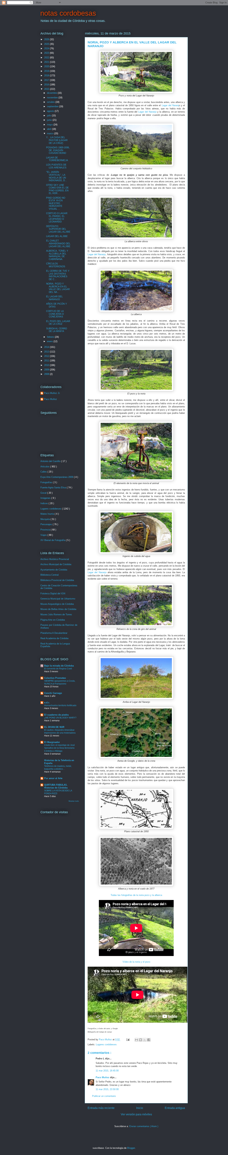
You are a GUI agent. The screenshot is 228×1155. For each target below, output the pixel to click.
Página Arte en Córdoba (52, 619)
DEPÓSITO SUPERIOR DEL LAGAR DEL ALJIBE (58, 229)
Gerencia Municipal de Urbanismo (57, 598)
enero (50, 341)
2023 (47, 53)
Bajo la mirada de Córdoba (59, 665)
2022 (47, 57)
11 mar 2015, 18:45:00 (107, 1070)
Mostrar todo (74, 801)
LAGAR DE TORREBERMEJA (57, 159)
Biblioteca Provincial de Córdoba (57, 580)
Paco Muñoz (103, 1077)
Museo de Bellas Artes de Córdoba (58, 609)
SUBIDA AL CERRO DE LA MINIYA (56, 330)
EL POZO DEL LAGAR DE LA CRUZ (58, 322)
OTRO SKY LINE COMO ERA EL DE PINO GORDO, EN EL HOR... (57, 189)
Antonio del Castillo (50, 461)
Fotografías (46, 482)
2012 (47, 356)
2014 (47, 347)
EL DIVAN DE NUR (54, 727)
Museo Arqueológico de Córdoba (57, 604)
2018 (47, 75)
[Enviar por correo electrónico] (136, 1040)
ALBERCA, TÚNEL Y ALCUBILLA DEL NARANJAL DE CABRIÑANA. (57, 255)
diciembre (52, 93)
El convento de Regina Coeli (58, 668)
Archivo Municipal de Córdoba (55, 564)
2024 (47, 48)
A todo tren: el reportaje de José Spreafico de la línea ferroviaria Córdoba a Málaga (59, 748)
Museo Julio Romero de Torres (56, 614)
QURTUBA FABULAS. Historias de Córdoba (56, 786)
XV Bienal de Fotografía (53, 540)
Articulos (45, 466)
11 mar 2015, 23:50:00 (107, 1089)
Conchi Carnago (53, 693)
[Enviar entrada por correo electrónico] (127, 1039)
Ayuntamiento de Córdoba (53, 569)
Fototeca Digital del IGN (52, 593)
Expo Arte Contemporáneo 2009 (57, 477)
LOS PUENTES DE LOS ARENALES (56, 166)
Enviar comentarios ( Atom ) (143, 1126)
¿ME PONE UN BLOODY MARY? (60, 717)
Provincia (45, 529)
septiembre (53, 106)
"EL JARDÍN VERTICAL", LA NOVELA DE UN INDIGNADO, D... (56, 176)
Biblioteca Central (49, 574)
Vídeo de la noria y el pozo (136, 961)
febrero (51, 337)
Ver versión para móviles (136, 1114)
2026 (47, 39)
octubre (51, 102)
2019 (47, 71)
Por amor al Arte (53, 778)
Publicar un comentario (104, 1096)
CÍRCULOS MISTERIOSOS (55, 265)
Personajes (46, 524)
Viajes (44, 535)
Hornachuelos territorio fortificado (60, 705)
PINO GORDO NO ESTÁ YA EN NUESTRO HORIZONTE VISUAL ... (55, 203)
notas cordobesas (68, 13)
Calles (44, 471)
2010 (47, 365)
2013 (47, 351)
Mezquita (45, 519)
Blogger (131, 1148)
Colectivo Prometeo (55, 678)
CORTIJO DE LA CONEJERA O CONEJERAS (55, 314)
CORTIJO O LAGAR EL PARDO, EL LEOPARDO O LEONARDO (56, 217)
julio (49, 115)
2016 (47, 84)
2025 (47, 44)
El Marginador (52, 742)
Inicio (139, 1107)
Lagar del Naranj (170, 105)
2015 (47, 89)
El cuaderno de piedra (56, 714)
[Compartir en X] (144, 1040)
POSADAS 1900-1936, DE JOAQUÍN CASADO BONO (58, 150)
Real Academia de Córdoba (54, 638)
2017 (47, 80)
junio (50, 120)
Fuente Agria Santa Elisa (53, 487)
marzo (50, 133)
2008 (47, 374)
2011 (47, 360)
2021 (47, 62)
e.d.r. (47, 702)
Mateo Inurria (47, 514)
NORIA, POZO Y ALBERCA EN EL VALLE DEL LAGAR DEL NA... (58, 287)
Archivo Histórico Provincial (54, 559)
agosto (51, 111)
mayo (50, 124)
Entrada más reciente (101, 1107)
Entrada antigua (175, 1107)
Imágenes (45, 498)
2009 (47, 369)
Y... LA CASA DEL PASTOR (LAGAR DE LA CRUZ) (57, 140)
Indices (44, 503)
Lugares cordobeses (106, 1044)
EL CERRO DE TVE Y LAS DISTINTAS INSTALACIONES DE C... (57, 275)
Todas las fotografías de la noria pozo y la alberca (136, 895)
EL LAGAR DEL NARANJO (54, 298)
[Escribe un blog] (140, 1040)
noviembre (52, 97)
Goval (43, 493)
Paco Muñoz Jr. (52, 393)
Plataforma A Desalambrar (53, 633)
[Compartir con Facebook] (149, 1040)
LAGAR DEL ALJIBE (57, 236)
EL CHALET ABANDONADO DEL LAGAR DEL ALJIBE (58, 243)
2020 (47, 66)
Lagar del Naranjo (147, 111)
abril (49, 129)
